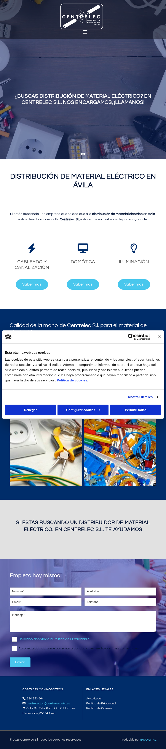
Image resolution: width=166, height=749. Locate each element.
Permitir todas (135, 410)
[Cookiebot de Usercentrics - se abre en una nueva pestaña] (131, 337)
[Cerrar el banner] (159, 336)
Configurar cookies (80, 410)
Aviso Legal (94, 698)
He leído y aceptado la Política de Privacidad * (53, 639)
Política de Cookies (99, 708)
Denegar (30, 410)
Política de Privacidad (101, 703)
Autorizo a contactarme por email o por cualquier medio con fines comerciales (78, 648)
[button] (32, 284)
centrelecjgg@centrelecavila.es (48, 703)
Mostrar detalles (140, 397)
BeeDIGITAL (148, 739)
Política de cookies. (72, 380)
